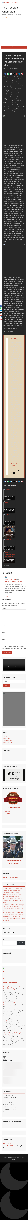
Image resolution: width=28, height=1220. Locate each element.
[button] (14, 1191)
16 (4, 1107)
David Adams (14, 68)
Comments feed (8, 740)
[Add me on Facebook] (12, 473)
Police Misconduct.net (14, 860)
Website (13, 465)
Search (21, 943)
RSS (6, 17)
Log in (5, 736)
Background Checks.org (14, 807)
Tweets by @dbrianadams (10, 877)
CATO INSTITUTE (14, 864)
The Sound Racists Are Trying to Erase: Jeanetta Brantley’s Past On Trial (13, 900)
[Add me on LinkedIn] (14, 473)
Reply (6, 596)
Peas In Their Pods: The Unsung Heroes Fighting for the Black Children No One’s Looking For (12, 890)
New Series (6, 1021)
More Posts (14, 464)
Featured (6, 565)
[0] (1, 306)
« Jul (4, 1114)
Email (4, 632)
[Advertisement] (14, 32)
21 (13, 1107)
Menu (14, 47)
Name (4, 625)
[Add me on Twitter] (18, 470)
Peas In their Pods (10, 983)
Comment (5, 608)
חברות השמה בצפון (10, 579)
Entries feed (6, 738)
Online (7, 1144)
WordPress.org (7, 742)
